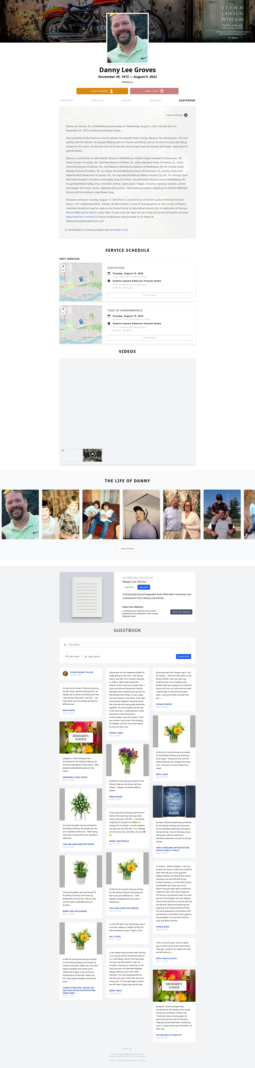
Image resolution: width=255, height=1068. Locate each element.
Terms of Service (135, 1056)
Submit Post (183, 656)
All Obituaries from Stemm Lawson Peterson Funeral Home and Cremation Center (232, 33)
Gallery (155, 100)
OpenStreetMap (130, 1060)
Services (97, 100)
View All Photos (127, 548)
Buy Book (144, 587)
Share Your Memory (181, 612)
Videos (126, 100)
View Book (129, 587)
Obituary (66, 100)
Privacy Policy (120, 1056)
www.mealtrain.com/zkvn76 (82, 216)
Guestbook (187, 100)
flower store (121, 229)
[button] (80, 279)
